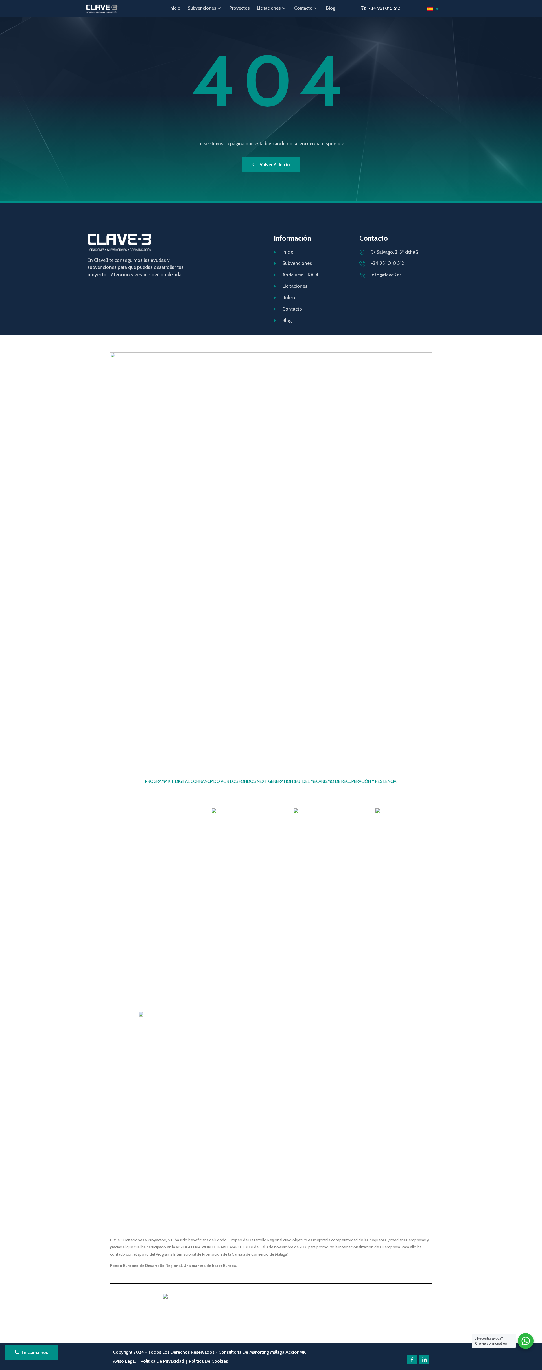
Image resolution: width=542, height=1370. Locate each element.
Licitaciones (269, 8)
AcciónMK (295, 1352)
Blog (330, 8)
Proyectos (240, 8)
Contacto (303, 8)
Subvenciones (202, 8)
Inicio (174, 8)
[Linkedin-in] (424, 1359)
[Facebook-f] (412, 1359)
